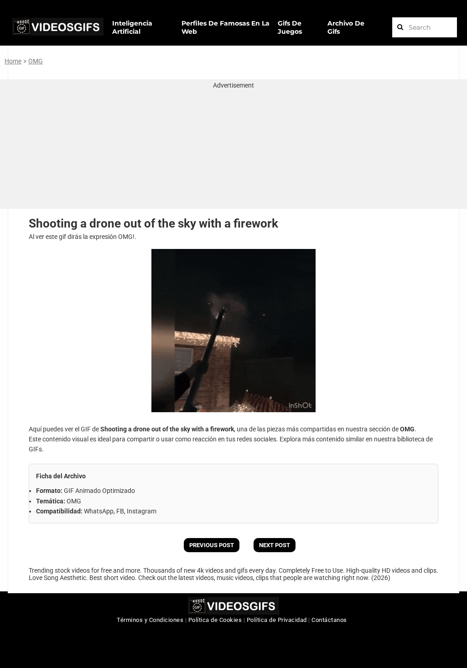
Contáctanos (329, 619)
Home (13, 61)
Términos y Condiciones (150, 619)
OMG (35, 61)
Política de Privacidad (277, 619)
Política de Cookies (215, 619)
